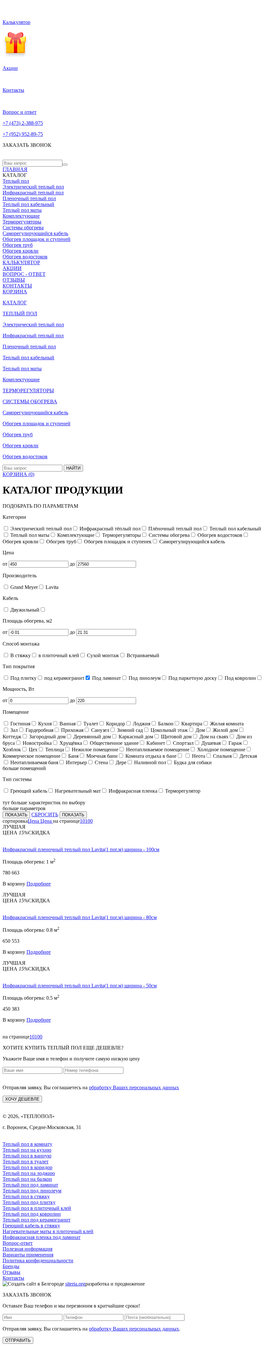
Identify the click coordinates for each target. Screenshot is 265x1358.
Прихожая (71, 730)
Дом (199, 730)
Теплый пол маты (22, 210)
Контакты (13, 1278)
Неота (198, 756)
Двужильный (24, 610)
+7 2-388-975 (23, 123)
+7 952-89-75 (23, 134)
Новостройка (36, 743)
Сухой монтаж (102, 655)
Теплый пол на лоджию (29, 1173)
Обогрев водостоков (25, 256)
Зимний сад (129, 730)
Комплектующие (21, 216)
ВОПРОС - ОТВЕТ (24, 274)
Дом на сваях (213, 736)
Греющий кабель (28, 791)
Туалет (90, 723)
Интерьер (76, 762)
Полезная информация (27, 1249)
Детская (247, 756)
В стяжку (20, 655)
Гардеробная (38, 730)
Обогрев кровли (20, 251)
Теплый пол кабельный (28, 204)
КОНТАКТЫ (17, 285)
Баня (73, 756)
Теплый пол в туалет (25, 1161)
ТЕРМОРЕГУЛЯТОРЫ (28, 390)
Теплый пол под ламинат (30, 1185)
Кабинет (155, 743)
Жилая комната (226, 723)
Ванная (67, 723)
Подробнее (38, 883)
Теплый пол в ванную (27, 1155)
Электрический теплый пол (33, 187)
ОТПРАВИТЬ (18, 1340)
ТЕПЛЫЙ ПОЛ (20, 313)
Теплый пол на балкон (27, 1179)
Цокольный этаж (168, 730)
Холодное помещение (220, 749)
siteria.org (75, 1284)
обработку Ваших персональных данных (134, 1087)
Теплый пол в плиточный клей (37, 1208)
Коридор (115, 723)
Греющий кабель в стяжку (31, 1225)
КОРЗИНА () (18, 474)
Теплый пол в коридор (27, 1167)
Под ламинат (106, 678)
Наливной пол (149, 762)
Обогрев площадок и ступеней (36, 239)
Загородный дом (47, 736)
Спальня (222, 756)
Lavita (51, 587)
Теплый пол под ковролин (32, 1214)
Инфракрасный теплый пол (33, 192)
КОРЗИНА (15, 291)
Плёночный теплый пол (174, 528)
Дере (120, 762)
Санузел (99, 730)
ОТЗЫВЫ (14, 280)
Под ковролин (239, 678)
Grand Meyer (23, 587)
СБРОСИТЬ (44, 814)
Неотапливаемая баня (33, 762)
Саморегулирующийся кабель (35, 233)
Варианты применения (28, 1254)
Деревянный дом (91, 736)
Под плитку (23, 678)
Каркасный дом (135, 736)
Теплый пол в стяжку (26, 1196)
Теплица (54, 749)
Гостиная (19, 723)
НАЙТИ (73, 468)
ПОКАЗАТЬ (16, 814)
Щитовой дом (176, 736)
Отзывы (11, 1272)
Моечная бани (101, 756)
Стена (100, 762)
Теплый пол (16, 181)
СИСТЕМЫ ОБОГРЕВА (30, 401)
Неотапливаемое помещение (157, 749)
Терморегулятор (182, 791)
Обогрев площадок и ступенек (117, 541)
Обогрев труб (18, 245)
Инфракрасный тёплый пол (109, 528)
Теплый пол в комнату (27, 1144)
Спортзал (183, 743)
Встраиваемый (142, 655)
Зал (13, 730)
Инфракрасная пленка (132, 791)
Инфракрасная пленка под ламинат (41, 1237)
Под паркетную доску (192, 678)
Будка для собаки (192, 762)
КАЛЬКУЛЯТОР (21, 262)
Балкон (165, 723)
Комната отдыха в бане (150, 756)
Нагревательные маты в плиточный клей (48, 1231)
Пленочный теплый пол (29, 198)
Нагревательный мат (77, 791)
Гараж (234, 743)
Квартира (191, 723)
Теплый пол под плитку (29, 1202)
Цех (32, 749)
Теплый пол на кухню (27, 1150)
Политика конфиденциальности (38, 1260)
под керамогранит (63, 678)
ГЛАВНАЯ (15, 169)
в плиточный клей (58, 655)
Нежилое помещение (94, 749)
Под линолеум (144, 678)
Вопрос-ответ (18, 1243)
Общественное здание (114, 743)
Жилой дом (224, 730)
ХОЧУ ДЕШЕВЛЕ (22, 1099)
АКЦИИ (12, 268)
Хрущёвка (70, 743)
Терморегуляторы (22, 221)
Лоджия (141, 723)
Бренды (11, 1266)
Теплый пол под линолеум (32, 1190)
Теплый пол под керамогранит (36, 1219)
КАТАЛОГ (15, 302)
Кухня (44, 723)
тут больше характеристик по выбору (44, 802)
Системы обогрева (23, 227)
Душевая (210, 743)
